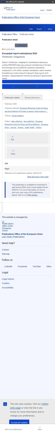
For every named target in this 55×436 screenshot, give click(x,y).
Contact (5, 250)
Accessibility (7, 288)
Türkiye (38, 127)
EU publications (9, 49)
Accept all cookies (19, 423)
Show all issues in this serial (37, 177)
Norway (21, 127)
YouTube (37, 266)
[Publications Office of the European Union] (11, 9)
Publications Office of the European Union (21, 17)
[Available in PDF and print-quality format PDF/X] (37, 86)
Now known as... (41, 111)
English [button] (49, 10)
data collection (17, 121)
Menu (50, 29)
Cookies (5, 283)
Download (22, 45)
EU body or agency (27, 111)
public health (30, 127)
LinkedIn (8, 266)
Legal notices (8, 279)
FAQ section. (32, 195)
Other (48, 266)
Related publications (32, 98)
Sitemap (5, 254)
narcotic (13, 127)
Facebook (22, 266)
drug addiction (29, 121)
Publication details (12, 98)
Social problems (18, 116)
